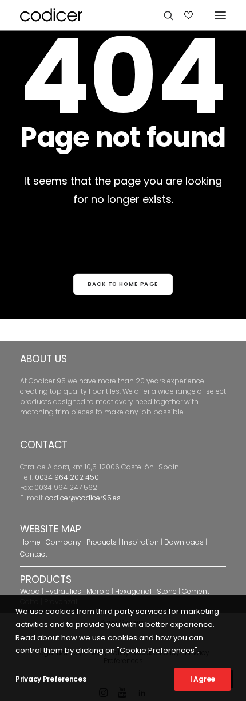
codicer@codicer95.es (83, 498)
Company (63, 542)
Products (101, 542)
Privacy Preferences (50, 679)
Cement (195, 591)
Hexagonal (133, 591)
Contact (33, 554)
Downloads (184, 542)
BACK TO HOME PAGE (123, 284)
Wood (30, 591)
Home (30, 542)
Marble (98, 591)
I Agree (202, 679)
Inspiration (140, 542)
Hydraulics (63, 591)
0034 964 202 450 (67, 477)
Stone (167, 591)
